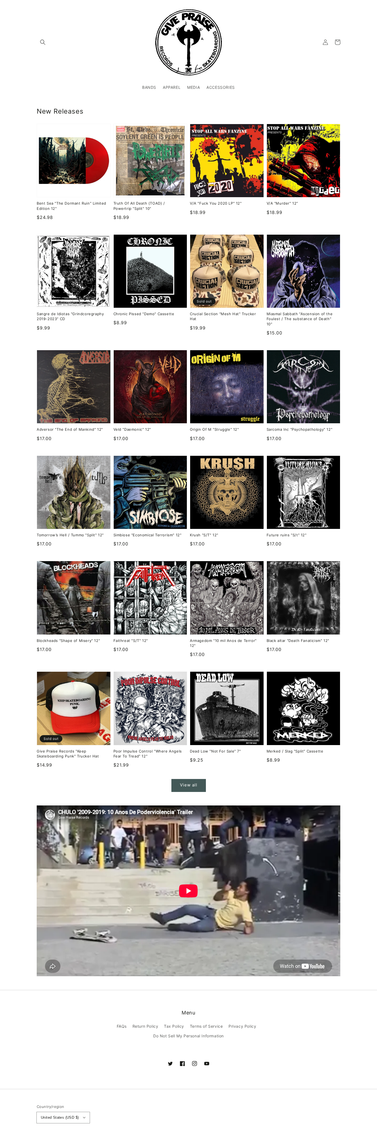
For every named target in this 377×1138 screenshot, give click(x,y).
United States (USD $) (60, 1117)
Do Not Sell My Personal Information (188, 1035)
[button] (43, 42)
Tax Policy (174, 1026)
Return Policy (145, 1026)
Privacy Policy (242, 1026)
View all (188, 785)
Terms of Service (206, 1026)
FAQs (122, 1026)
